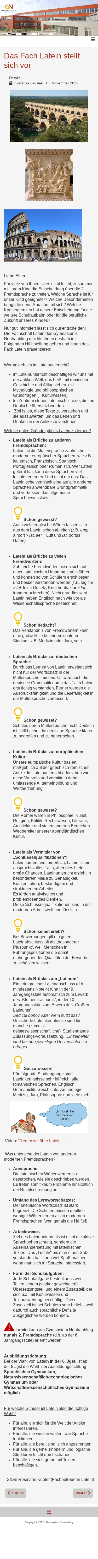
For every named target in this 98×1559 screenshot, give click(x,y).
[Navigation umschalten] (49, 1512)
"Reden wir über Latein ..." (42, 1141)
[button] (86, 1547)
